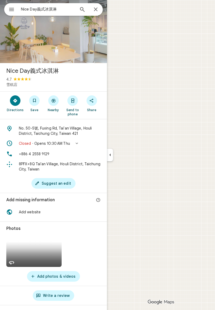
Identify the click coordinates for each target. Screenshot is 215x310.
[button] (53, 143)
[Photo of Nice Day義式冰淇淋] (53, 31)
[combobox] (48, 9)
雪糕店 (11, 84)
